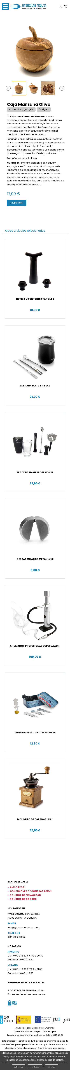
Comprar (16, 202)
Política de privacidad (25, 895)
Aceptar (51, 1067)
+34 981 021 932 (16, 937)
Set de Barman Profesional (35, 472)
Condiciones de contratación (31, 891)
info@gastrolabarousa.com (24, 927)
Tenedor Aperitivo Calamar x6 (35, 732)
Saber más (18, 1067)
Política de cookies (23, 899)
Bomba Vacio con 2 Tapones (35, 299)
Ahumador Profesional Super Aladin (35, 646)
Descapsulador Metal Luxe (35, 559)
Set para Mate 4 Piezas (35, 385)
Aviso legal (18, 887)
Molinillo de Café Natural (35, 819)
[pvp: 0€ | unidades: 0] (65, 6)
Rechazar (35, 1067)
